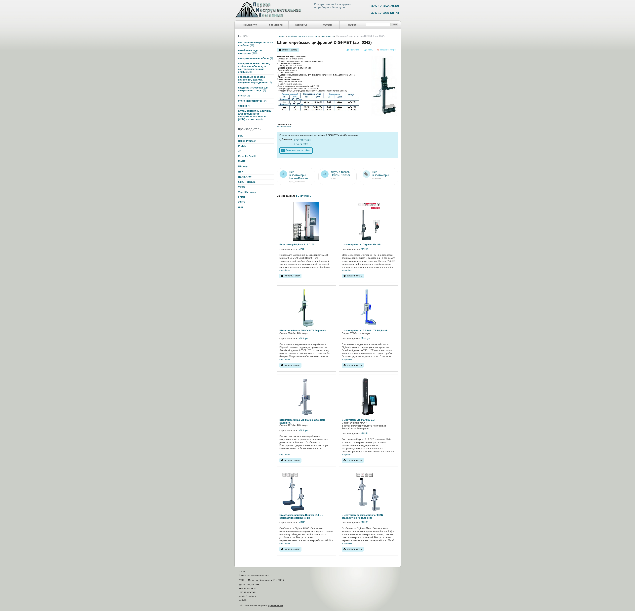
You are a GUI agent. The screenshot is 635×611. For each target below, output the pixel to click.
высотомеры (327, 36)
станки (243, 95)
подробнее (284, 270)
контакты (301, 24)
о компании (275, 24)
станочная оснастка (252, 100)
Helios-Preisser (247, 141)
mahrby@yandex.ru (247, 596)
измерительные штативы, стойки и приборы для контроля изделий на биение (254, 67)
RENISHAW (245, 176)
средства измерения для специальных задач (253, 89)
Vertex (241, 187)
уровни (244, 105)
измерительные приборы (255, 58)
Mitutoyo (243, 166)
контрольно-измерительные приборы (255, 44)
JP (239, 151)
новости (327, 24)
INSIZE (242, 146)
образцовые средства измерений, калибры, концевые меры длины (254, 80)
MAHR (242, 161)
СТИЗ (241, 202)
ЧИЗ (240, 207)
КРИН (241, 197)
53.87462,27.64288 (250, 584)
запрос (352, 24)
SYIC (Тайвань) (247, 181)
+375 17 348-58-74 (384, 13)
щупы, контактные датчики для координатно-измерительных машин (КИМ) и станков (254, 115)
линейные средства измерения (250, 51)
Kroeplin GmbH (247, 156)
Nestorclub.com (276, 606)
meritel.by (243, 600)
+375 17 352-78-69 (384, 6)
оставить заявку (289, 50)
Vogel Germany (247, 192)
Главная (281, 36)
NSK (240, 171)
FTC (240, 135)
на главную (250, 24)
